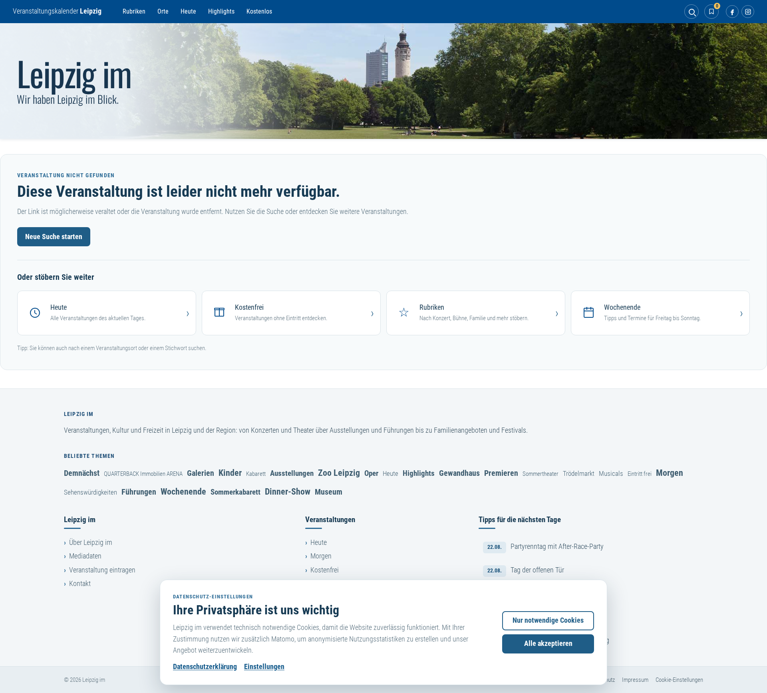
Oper (371, 473)
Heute (188, 11)
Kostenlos (259, 11)
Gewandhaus (459, 473)
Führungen (138, 492)
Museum (328, 492)
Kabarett (256, 473)
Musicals (611, 473)
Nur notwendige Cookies (548, 620)
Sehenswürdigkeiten (90, 492)
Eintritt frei (640, 473)
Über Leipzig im (90, 542)
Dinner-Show (287, 491)
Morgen (669, 472)
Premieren (501, 473)
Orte (163, 11)
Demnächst (81, 473)
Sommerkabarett (235, 492)
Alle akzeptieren (548, 643)
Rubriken (134, 11)
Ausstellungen (292, 473)
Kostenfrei (324, 570)
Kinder (230, 472)
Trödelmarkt (578, 473)
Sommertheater (540, 473)
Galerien (200, 473)
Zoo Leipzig (339, 472)
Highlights (221, 11)
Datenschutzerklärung (205, 667)
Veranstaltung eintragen (102, 570)
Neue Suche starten (53, 237)
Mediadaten (85, 556)
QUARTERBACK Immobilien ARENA (143, 473)
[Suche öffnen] (691, 11)
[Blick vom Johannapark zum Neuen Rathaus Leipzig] (383, 81)
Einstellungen (264, 667)
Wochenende (183, 491)
